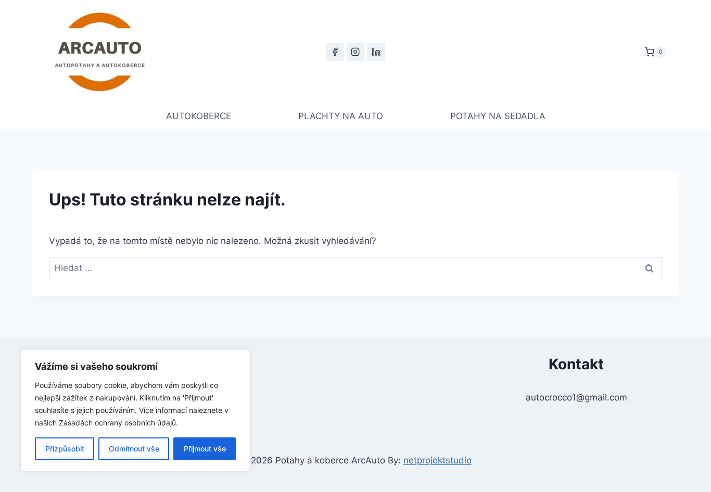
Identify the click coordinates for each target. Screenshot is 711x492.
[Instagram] (355, 52)
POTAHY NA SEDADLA (497, 116)
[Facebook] (335, 52)
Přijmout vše (205, 448)
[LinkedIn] (376, 52)
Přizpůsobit (64, 448)
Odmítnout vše (134, 448)
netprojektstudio (437, 460)
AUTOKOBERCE (198, 116)
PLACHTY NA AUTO (340, 116)
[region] (135, 410)
